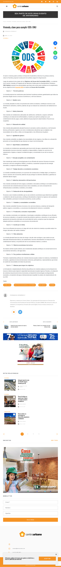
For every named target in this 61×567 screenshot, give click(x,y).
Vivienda (9, 21)
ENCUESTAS (7, 440)
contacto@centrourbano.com (19, 548)
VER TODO (54, 440)
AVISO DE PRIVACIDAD (30, 565)
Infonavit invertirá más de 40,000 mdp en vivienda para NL (23, 381)
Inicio (4, 21)
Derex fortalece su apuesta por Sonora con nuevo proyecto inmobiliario (22, 399)
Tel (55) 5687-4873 (17, 552)
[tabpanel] (30, 402)
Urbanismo (7, 411)
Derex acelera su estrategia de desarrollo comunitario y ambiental (23, 416)
